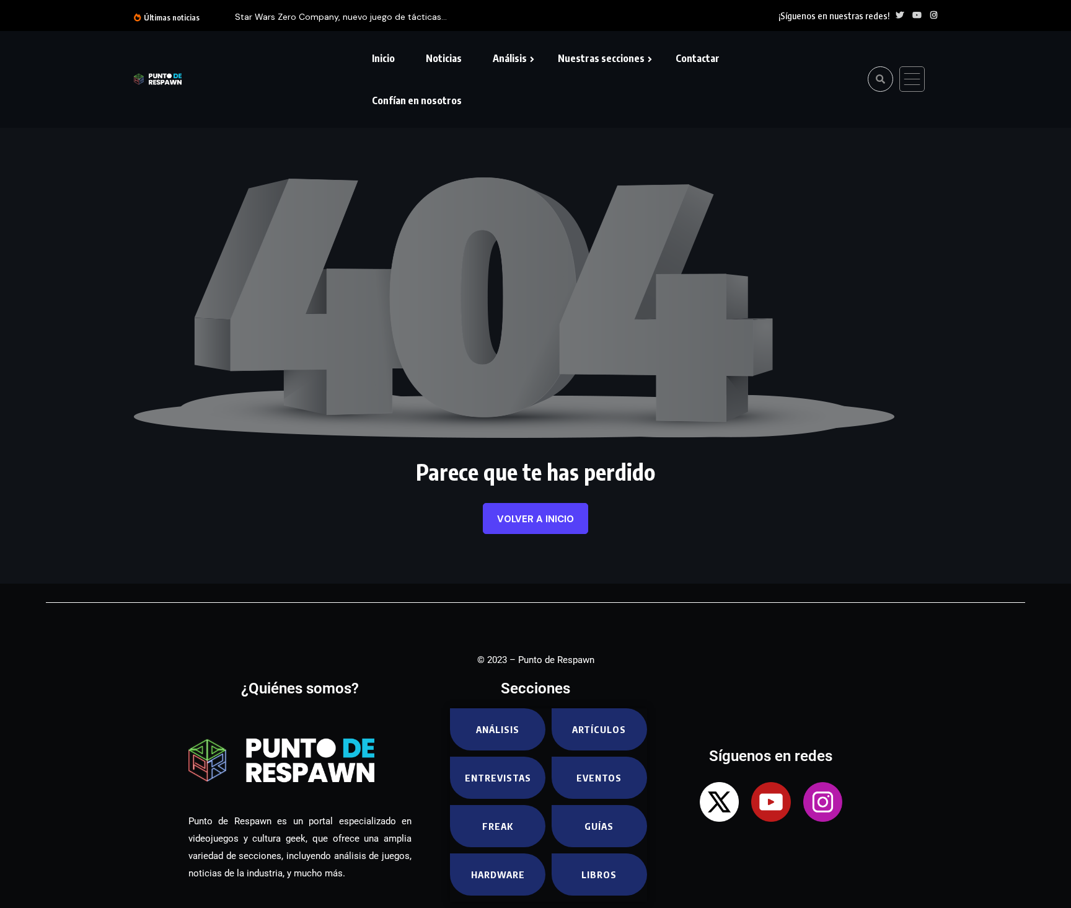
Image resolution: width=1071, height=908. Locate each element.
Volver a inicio (535, 519)
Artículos (599, 729)
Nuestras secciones (601, 58)
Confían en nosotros (417, 100)
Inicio (383, 58)
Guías (599, 826)
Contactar (698, 58)
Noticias (444, 58)
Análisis (510, 58)
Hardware (498, 874)
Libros (599, 874)
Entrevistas (498, 777)
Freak (497, 826)
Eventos (599, 777)
